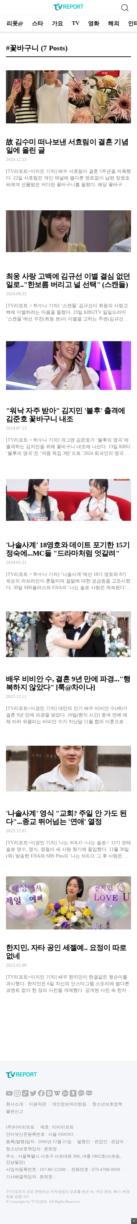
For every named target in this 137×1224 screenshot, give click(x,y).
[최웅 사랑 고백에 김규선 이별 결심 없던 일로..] (68, 259)
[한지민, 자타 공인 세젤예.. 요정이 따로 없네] (68, 931)
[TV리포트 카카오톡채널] (81, 1095)
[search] (124, 7)
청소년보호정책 (107, 1104)
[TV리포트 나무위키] (65, 1095)
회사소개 (14, 1104)
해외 (113, 23)
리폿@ (15, 23)
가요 (57, 23)
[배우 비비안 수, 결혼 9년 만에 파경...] (68, 662)
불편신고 (14, 1111)
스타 (37, 23)
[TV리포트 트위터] (33, 1095)
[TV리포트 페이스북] (41, 1095)
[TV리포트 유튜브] (9, 1095)
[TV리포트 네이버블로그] (89, 1095)
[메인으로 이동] (68, 9)
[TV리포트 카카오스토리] (73, 1095)
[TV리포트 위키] (57, 1095)
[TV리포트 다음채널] (49, 1095)
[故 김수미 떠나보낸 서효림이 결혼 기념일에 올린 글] (68, 125)
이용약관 (37, 1104)
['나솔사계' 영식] (68, 796)
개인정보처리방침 (69, 1104)
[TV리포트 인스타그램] (17, 1095)
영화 (93, 23)
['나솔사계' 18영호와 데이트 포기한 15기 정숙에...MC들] (68, 528)
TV (75, 23)
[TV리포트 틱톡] (25, 1095)
